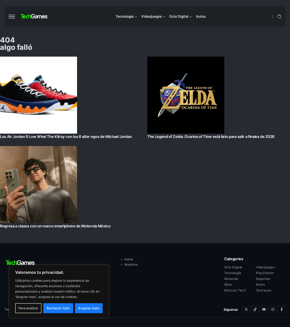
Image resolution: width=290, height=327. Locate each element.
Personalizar (28, 308)
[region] (59, 291)
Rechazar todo (58, 308)
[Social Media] (246, 309)
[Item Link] (145, 144)
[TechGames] (34, 16)
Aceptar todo (88, 308)
